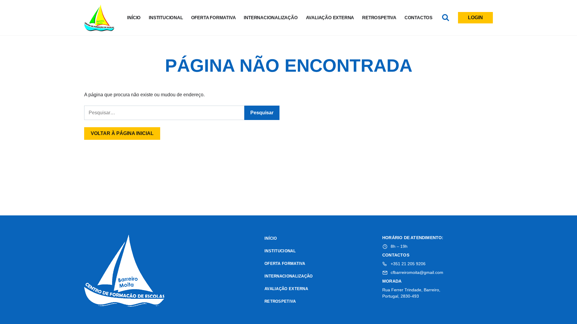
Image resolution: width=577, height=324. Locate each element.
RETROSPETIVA (379, 17)
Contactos (418, 17)
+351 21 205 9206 (408, 263)
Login (475, 17)
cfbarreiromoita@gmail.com (417, 272)
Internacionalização (271, 17)
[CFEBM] (124, 272)
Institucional (166, 17)
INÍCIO (134, 17)
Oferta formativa (213, 17)
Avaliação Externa (330, 17)
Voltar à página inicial (122, 133)
